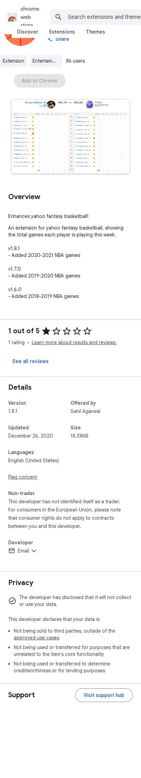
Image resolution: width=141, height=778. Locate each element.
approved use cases (36, 638)
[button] (70, 137)
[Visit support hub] (104, 695)
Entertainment (47, 61)
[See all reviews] (30, 361)
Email (23, 551)
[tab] (28, 32)
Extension (13, 61)
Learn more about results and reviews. (74, 342)
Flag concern (22, 477)
